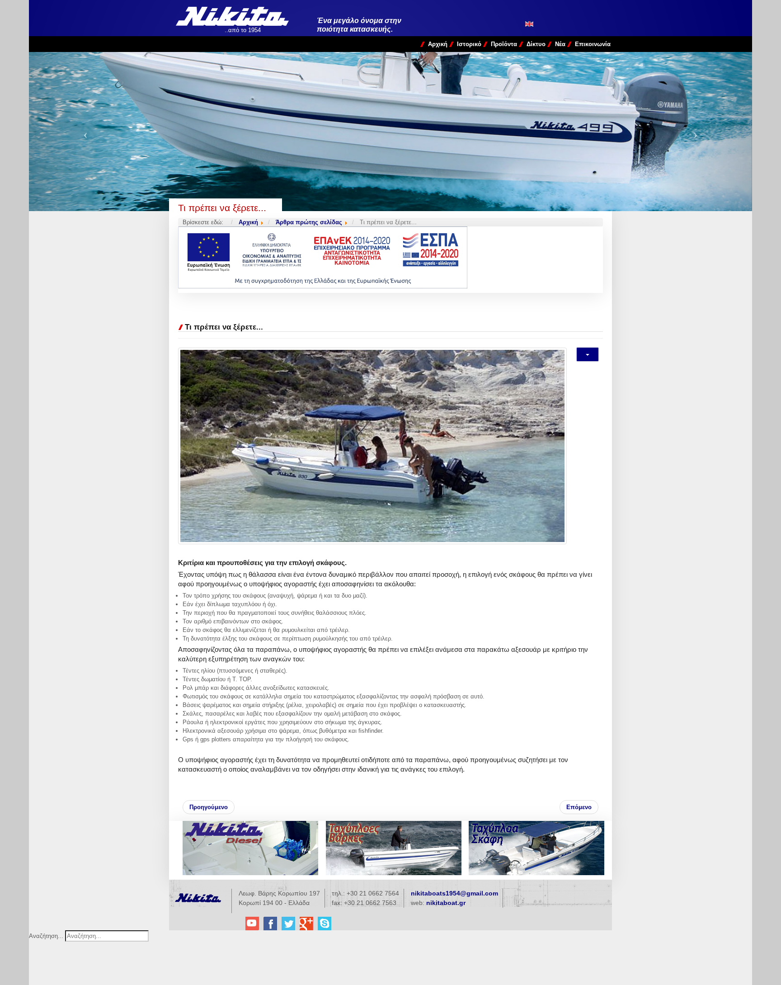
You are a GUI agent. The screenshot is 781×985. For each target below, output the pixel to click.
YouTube (252, 923)
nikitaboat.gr (446, 902)
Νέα (560, 44)
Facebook (270, 923)
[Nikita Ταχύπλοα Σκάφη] (536, 847)
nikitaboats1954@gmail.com (454, 893)
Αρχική (437, 44)
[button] (83, 131)
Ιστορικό (469, 44)
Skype (324, 923)
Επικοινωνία (593, 44)
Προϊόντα (504, 44)
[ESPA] (390, 257)
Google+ (306, 923)
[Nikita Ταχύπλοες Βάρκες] (393, 847)
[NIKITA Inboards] (250, 847)
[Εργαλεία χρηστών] (587, 354)
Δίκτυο (536, 44)
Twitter (288, 923)
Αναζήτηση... (46, 936)
